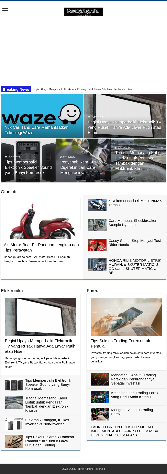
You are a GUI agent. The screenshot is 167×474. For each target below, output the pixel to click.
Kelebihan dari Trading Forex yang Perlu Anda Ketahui (134, 395)
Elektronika (12, 290)
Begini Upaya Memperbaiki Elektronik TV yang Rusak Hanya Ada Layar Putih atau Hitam (82, 89)
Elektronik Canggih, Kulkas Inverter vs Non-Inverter (47, 422)
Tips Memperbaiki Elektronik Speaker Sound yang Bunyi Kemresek (28, 167)
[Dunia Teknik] (83, 11)
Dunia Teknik (77, 468)
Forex (92, 290)
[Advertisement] (83, 49)
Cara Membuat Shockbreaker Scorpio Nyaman (132, 223)
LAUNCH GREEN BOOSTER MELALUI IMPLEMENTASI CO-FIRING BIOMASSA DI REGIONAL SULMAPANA (124, 431)
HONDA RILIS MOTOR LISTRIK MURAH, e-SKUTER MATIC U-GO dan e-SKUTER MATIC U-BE (135, 266)
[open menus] (5, 10)
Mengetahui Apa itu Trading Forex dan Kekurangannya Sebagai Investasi (133, 379)
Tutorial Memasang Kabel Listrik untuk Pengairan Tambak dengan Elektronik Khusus (46, 404)
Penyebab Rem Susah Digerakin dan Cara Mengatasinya (80, 167)
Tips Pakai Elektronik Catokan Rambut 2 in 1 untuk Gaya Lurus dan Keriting (49, 441)
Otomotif (9, 191)
